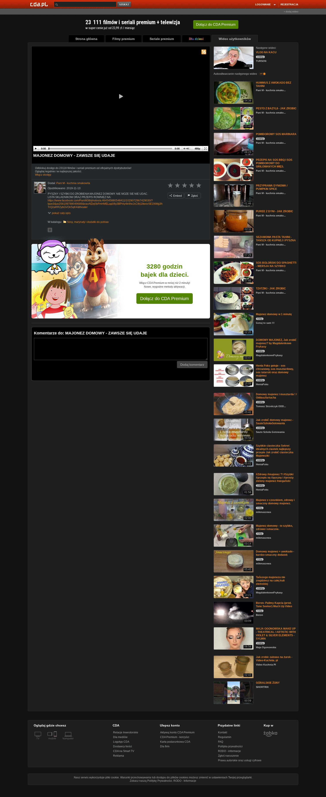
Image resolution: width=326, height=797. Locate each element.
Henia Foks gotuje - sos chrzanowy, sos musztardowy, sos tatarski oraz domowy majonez (275, 370)
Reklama (118, 755)
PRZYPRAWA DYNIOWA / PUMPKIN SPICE (271, 187)
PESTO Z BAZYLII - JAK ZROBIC (276, 108)
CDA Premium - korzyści (174, 737)
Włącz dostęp (43, 174)
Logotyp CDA (121, 741)
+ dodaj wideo (291, 11)
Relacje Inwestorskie (125, 732)
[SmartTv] (56, 741)
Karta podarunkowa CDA (175, 741)
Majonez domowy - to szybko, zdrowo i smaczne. (274, 527)
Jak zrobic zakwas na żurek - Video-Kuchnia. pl (274, 659)
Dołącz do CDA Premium (164, 298)
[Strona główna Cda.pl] (40, 4)
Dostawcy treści (122, 746)
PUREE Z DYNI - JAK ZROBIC (274, 211)
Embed (177, 195)
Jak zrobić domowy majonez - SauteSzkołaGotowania (274, 421)
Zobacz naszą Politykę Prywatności (151, 780)
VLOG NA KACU (266, 52)
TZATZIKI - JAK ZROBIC (271, 288)
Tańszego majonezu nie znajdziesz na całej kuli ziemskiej (270, 580)
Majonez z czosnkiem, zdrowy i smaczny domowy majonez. (275, 502)
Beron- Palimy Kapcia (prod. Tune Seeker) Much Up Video (274, 604)
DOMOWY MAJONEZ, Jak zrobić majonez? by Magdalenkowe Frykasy (276, 343)
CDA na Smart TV (123, 751)
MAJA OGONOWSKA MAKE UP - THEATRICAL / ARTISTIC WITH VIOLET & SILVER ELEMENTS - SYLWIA (276, 633)
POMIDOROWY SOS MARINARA (276, 134)
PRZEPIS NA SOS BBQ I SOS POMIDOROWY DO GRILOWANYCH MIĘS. (274, 163)
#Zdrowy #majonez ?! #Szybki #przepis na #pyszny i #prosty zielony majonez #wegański (275, 478)
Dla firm (164, 746)
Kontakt (222, 732)
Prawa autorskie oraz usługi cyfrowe (239, 760)
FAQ (220, 741)
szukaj (124, 5)
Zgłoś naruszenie (228, 755)
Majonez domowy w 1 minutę (274, 314)
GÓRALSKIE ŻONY (268, 682)
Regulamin (224, 737)
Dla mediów (120, 737)
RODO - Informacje (184, 780)
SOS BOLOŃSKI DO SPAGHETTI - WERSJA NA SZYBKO (276, 264)
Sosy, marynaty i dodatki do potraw (88, 222)
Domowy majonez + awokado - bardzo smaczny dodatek (275, 553)
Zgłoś (194, 195)
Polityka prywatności (230, 746)
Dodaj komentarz (192, 364)
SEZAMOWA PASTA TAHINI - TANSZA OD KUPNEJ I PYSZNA (276, 239)
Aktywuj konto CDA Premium (177, 732)
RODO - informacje (229, 751)
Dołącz (216, 24)
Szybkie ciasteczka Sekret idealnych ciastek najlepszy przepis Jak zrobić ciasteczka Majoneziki (274, 450)
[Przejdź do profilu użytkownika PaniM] (40, 188)
